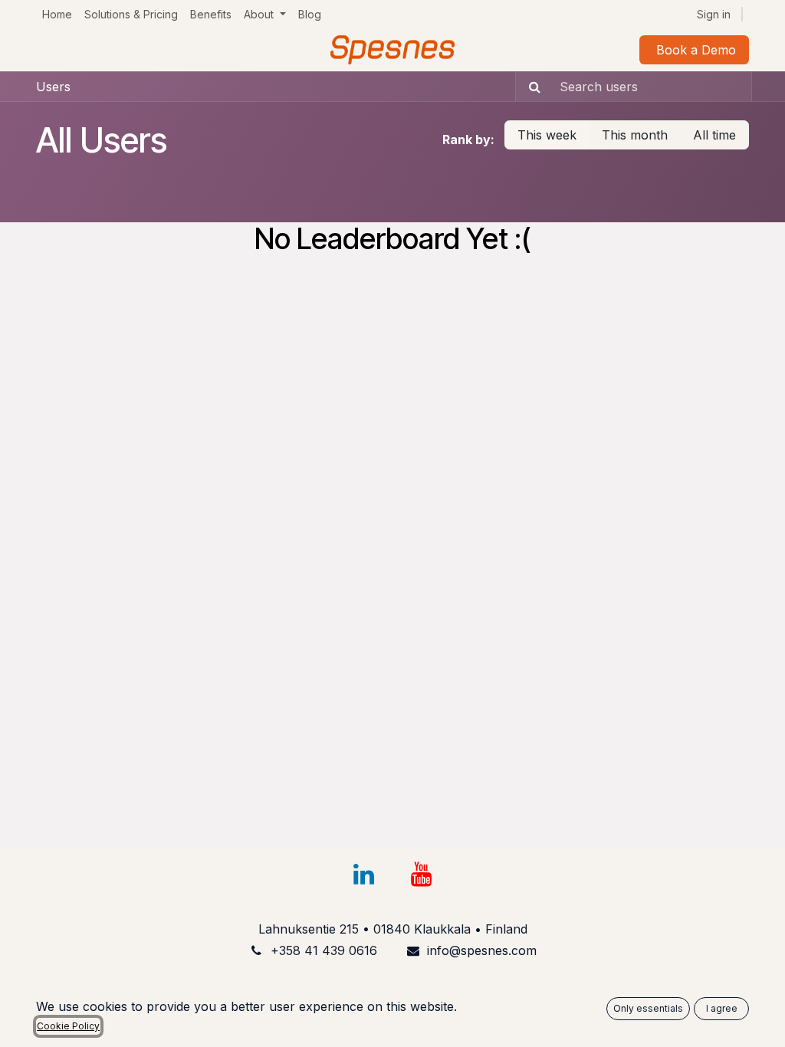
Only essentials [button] (648, 1008)
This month (635, 135)
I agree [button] (721, 1008)
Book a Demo (694, 49)
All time (714, 135)
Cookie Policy (68, 1026)
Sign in (714, 14)
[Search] (530, 86)
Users (53, 86)
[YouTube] (421, 874)
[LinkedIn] (363, 874)
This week (546, 135)
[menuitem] (57, 14)
